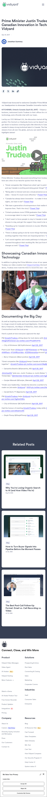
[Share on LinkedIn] (13, 91)
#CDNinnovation (31, 352)
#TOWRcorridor (17, 352)
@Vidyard (19, 350)
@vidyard (23, 361)
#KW (29, 387)
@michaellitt (7, 373)
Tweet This (42, 195)
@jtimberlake (17, 376)
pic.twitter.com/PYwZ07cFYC (29, 341)
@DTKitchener (31, 350)
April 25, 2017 (37, 345)
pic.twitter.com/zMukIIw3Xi (13, 411)
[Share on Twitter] (8, 91)
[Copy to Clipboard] (18, 91)
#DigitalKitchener (9, 341)
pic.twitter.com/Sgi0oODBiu (13, 399)
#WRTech (6, 352)
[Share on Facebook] (3, 91)
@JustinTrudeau (11, 338)
